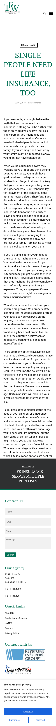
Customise (14, 719)
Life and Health (28, 45)
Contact (9, 628)
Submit (10, 555)
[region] (28, 703)
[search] (45, 13)
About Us (9, 612)
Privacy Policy (12, 633)
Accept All (28, 711)
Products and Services (16, 618)
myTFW (8, 623)
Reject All (40, 719)
